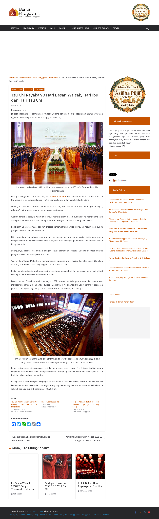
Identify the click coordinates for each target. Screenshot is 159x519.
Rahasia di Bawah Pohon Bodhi (121, 302)
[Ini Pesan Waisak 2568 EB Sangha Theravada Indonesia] (23, 455)
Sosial (62, 28)
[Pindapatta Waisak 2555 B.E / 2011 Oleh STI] (57, 455)
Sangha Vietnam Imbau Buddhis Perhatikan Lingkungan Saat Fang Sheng (85, 404)
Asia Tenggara (40, 77)
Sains (52, 28)
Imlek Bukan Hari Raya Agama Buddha (90, 484)
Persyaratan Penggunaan (70, 514)
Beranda (15, 28)
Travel (116, 28)
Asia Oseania (28, 28)
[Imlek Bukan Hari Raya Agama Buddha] (90, 455)
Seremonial (39, 89)
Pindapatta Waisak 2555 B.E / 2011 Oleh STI (56, 486)
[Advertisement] (79, 49)
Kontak (106, 514)
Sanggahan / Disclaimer (91, 514)
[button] (66, 28)
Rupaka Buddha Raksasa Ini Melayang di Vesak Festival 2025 (31, 438)
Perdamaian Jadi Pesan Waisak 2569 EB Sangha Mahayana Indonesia (83, 438)
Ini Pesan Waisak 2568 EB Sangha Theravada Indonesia (23, 486)
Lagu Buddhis (114, 294)
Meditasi (42, 28)
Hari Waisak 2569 (58, 196)
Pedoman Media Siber (49, 514)
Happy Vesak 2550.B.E (50, 402)
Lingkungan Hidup (80, 28)
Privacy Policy (32, 514)
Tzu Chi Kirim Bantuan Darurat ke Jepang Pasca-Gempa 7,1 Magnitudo (24, 404)
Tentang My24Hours (17, 514)
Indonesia (53, 77)
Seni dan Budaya (101, 28)
